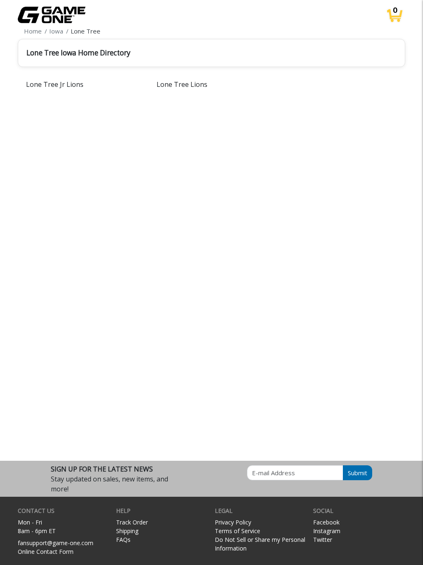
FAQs (123, 539)
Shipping (127, 531)
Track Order (132, 522)
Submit (357, 473)
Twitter (322, 539)
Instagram (326, 531)
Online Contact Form (46, 551)
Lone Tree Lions (182, 84)
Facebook (326, 522)
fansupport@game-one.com (55, 543)
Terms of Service (237, 531)
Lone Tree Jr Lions (54, 84)
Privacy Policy (233, 522)
